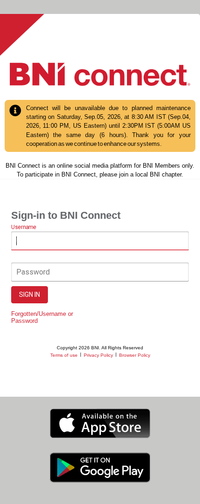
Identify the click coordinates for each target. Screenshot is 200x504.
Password (33, 272)
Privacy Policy (98, 355)
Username (23, 227)
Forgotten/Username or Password (42, 317)
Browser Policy (134, 355)
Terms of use (64, 355)
